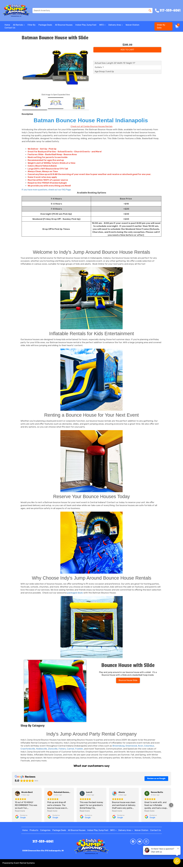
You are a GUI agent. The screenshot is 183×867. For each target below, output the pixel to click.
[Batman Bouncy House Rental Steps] (91, 543)
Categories (45, 830)
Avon (140, 745)
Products (34, 830)
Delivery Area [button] (114, 25)
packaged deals (75, 592)
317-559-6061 (42, 841)
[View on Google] (17, 793)
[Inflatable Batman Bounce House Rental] (91, 461)
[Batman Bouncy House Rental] (91, 298)
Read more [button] (20, 811)
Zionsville (53, 748)
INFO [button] (101, 25)
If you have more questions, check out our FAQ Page (46, 189)
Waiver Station (132, 25)
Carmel (70, 748)
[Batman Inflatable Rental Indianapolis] (91, 380)
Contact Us (10, 28)
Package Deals (45, 25)
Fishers (62, 748)
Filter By (31, 25)
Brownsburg (118, 745)
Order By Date (161, 26)
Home (7, 25)
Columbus (149, 745)
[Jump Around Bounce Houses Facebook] (133, 841)
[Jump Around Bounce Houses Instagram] (146, 841)
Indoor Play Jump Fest (85, 25)
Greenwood (131, 745)
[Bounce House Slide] (55, 691)
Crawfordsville (28, 748)
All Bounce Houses (63, 25)
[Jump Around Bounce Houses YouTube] (139, 841)
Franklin (79, 748)
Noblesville (41, 748)
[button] (12, 805)
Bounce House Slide (128, 680)
